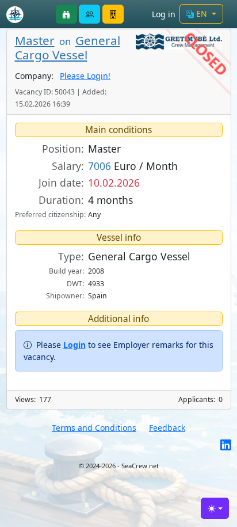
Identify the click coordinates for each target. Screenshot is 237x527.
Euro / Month (133, 166)
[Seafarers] (89, 14)
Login (74, 344)
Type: (71, 256)
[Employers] (113, 14)
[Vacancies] (66, 14)
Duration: (61, 200)
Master (35, 40)
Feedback (167, 427)
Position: (63, 149)
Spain (97, 296)
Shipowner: (65, 296)
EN (201, 13)
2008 (96, 271)
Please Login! (85, 75)
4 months (110, 200)
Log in (163, 14)
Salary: (68, 166)
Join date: (61, 182)
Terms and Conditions (94, 427)
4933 (96, 284)
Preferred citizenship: (49, 214)
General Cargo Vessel (67, 47)
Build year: (66, 271)
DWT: (75, 284)
